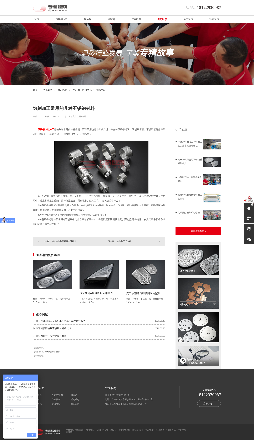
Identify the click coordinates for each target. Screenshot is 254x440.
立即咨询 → (209, 403)
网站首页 (39, 387)
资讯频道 (48, 90)
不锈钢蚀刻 (61, 19)
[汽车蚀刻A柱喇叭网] (99, 274)
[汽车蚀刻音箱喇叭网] (145, 274)
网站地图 (75, 403)
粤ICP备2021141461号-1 (131, 429)
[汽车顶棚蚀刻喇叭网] (52, 274)
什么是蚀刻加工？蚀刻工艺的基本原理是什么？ (60, 320)
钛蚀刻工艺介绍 (124, 241)
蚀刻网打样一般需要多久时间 (51, 335)
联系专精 (214, 19)
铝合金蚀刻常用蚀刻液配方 (64, 241)
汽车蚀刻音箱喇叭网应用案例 (143, 293)
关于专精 (188, 19)
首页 (36, 19)
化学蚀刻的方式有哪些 (189, 212)
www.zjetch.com (52, 351)
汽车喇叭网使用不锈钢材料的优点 (53, 328)
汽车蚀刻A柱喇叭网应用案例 (96, 293)
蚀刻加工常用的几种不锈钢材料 (89, 90)
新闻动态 (162, 19)
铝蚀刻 (111, 19)
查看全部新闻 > (198, 231)
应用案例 (136, 19)
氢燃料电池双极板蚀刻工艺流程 (190, 196)
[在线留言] (249, 229)
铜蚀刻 (87, 19)
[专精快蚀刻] (46, 432)
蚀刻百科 (63, 90)
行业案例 (56, 399)
